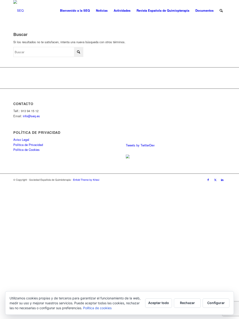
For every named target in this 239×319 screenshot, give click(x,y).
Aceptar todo (158, 303)
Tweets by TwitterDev (140, 145)
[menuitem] (75, 10)
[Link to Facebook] (208, 179)
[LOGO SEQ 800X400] (18, 10)
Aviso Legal (21, 139)
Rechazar (187, 303)
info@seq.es (31, 116)
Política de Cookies (26, 149)
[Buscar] (221, 10)
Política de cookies (97, 308)
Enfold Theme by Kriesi (86, 179)
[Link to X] (215, 179)
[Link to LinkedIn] (222, 179)
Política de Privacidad (28, 144)
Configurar (216, 303)
